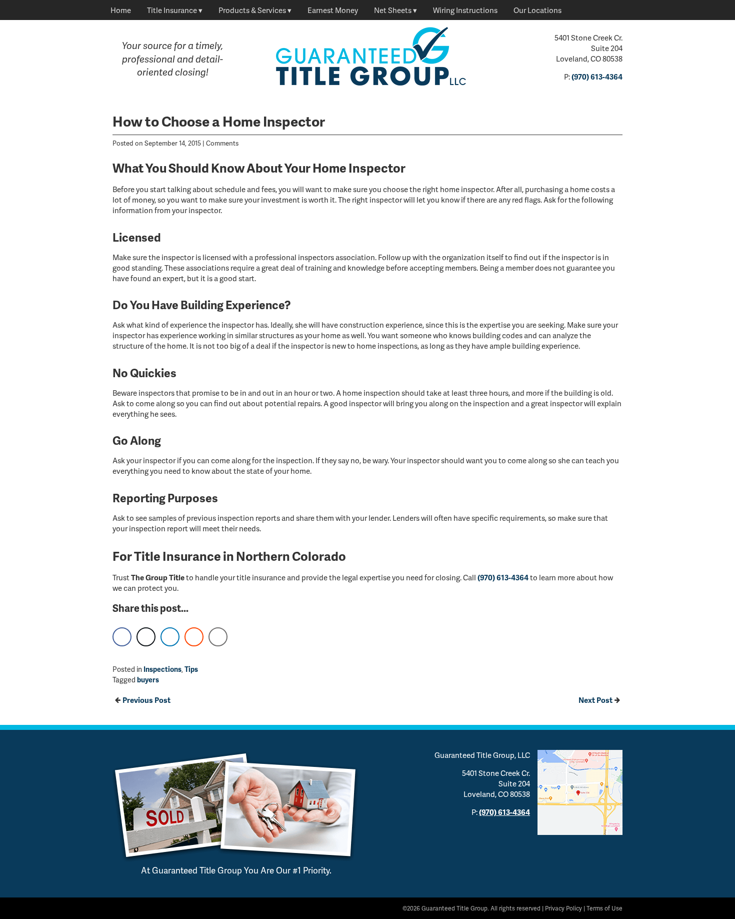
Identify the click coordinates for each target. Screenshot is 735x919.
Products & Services (252, 10)
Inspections (163, 669)
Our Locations (538, 10)
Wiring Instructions (465, 10)
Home (120, 10)
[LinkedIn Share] (170, 636)
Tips (191, 669)
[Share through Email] (218, 636)
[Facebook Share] (122, 636)
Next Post (595, 699)
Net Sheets (393, 10)
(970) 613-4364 (597, 76)
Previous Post (146, 699)
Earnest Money (333, 10)
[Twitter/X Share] (146, 636)
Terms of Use (604, 908)
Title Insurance (172, 10)
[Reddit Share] (194, 636)
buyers (148, 679)
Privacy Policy (563, 908)
